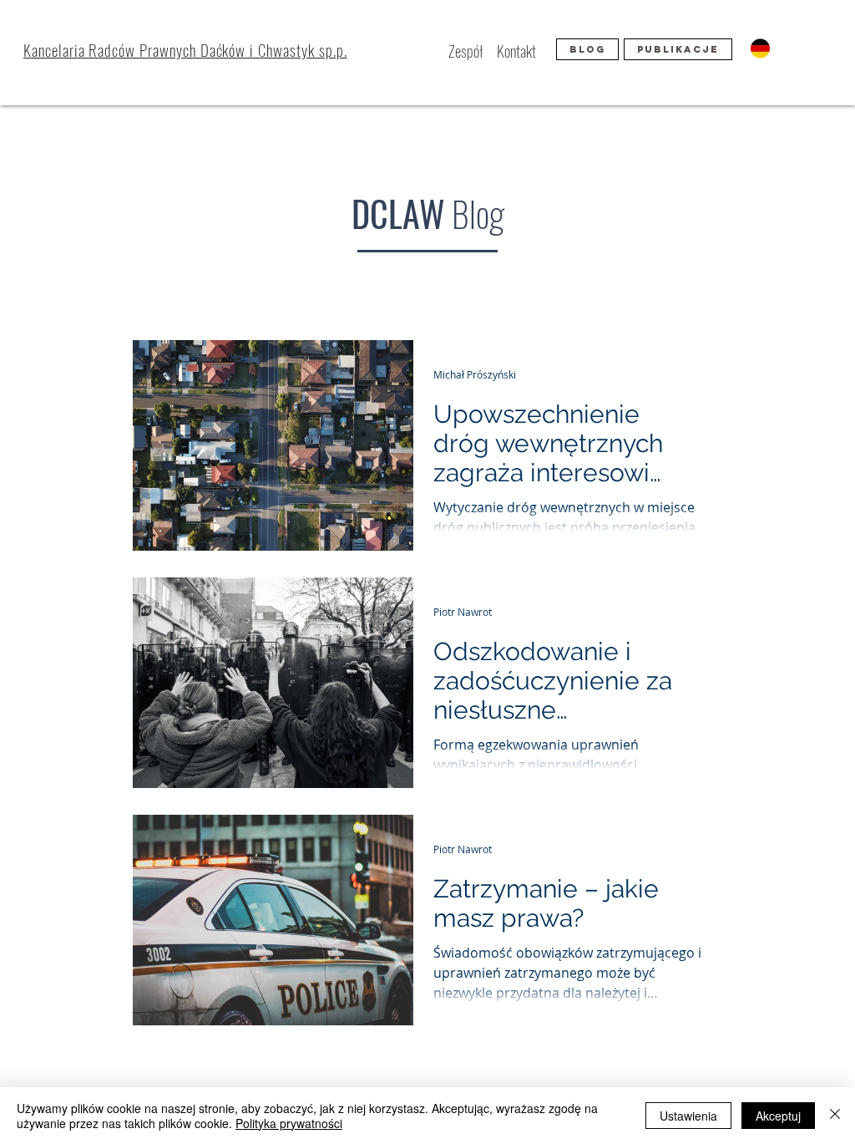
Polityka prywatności (288, 1123)
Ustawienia (688, 1115)
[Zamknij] (835, 1116)
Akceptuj (778, 1115)
